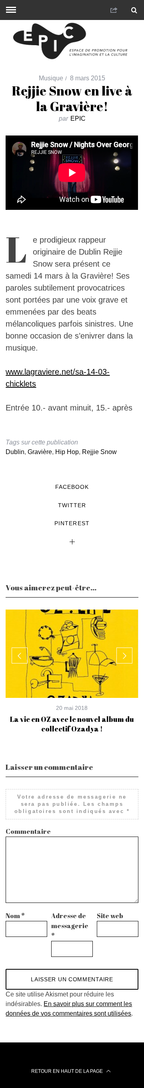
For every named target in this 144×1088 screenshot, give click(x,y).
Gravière (40, 451)
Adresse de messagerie (69, 925)
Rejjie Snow (99, 451)
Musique (51, 78)
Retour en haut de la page (67, 1071)
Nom (15, 915)
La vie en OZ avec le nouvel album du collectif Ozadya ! (72, 723)
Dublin (15, 451)
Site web (110, 915)
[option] (72, 671)
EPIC (78, 118)
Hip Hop (67, 451)
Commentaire (28, 831)
